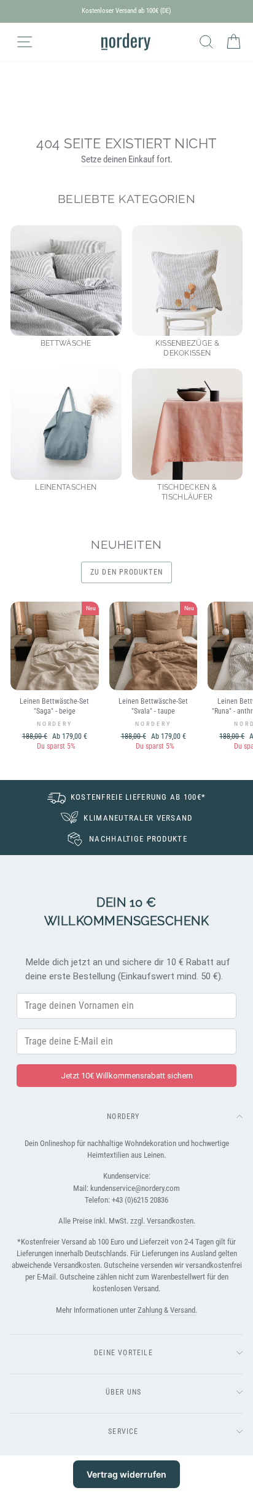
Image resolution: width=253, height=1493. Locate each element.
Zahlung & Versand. (167, 1310)
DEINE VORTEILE (123, 1352)
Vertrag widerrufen (126, 1474)
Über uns (124, 1392)
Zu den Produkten (126, 572)
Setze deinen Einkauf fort (125, 159)
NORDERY (123, 1116)
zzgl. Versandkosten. (162, 1220)
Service (123, 1431)
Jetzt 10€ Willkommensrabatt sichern (127, 1075)
